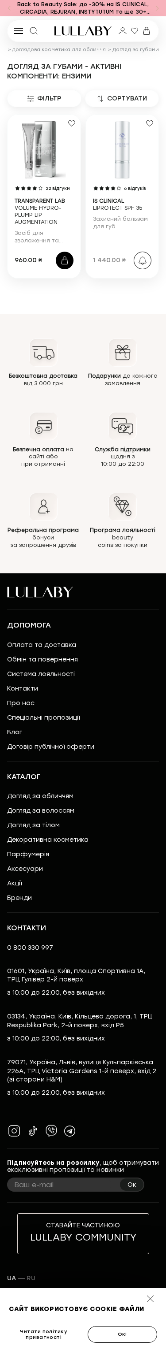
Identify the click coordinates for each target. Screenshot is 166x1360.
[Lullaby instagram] (14, 1131)
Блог (14, 732)
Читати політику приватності (43, 1334)
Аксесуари (25, 869)
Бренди (19, 898)
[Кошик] (146, 31)
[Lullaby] (83, 31)
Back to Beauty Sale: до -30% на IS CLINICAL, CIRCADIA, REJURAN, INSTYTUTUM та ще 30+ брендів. (83, 8)
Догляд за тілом (33, 825)
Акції (14, 883)
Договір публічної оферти (50, 747)
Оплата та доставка (41, 645)
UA (11, 1278)
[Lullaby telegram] (70, 1131)
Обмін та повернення (42, 659)
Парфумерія (28, 854)
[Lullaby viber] (51, 1131)
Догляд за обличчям (40, 796)
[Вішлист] (134, 31)
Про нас (21, 703)
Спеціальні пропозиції (43, 717)
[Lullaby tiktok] (33, 1131)
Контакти (22, 688)
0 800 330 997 (30, 947)
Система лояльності (41, 674)
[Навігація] (9, 8)
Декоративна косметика (48, 839)
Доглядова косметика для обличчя (59, 49)
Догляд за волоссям (40, 810)
